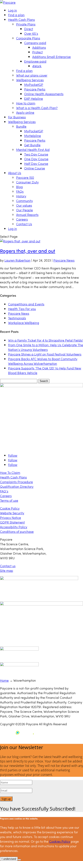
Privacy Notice (10, 517)
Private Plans (25, 24)
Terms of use (9, 500)
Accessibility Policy (13, 527)
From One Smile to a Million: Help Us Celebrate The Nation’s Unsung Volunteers (45, 347)
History (21, 196)
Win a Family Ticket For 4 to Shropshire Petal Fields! (45, 340)
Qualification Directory (16, 486)
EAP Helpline (33, 98)
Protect (37, 52)
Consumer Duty (27, 182)
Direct (28, 28)
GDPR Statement (12, 522)
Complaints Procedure (16, 481)
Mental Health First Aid (33, 149)
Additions (39, 47)
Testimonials (17, 318)
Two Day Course (36, 154)
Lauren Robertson (17, 260)
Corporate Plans (28, 38)
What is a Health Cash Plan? (37, 107)
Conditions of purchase (17, 531)
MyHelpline (32, 135)
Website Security (12, 513)
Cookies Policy (59, 841)
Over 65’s (31, 33)
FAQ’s (4, 491)
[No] (19, 859)
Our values (24, 205)
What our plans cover (31, 75)
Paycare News (64, 260)
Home (4, 680)
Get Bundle (32, 145)
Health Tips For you (22, 308)
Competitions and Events (26, 304)
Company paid (35, 42)
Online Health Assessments (43, 93)
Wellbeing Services (30, 80)
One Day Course (36, 159)
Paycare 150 (25, 177)
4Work (37, 66)
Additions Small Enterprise (51, 56)
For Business (17, 117)
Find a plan (16, 15)
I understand (9, 858)
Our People (24, 210)
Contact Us (24, 224)
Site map (6, 570)
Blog (19, 186)
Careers (22, 219)
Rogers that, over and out (27, 250)
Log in (12, 10)
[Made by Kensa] (18, 732)
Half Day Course (36, 163)
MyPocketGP (33, 84)
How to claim (25, 103)
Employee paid (35, 61)
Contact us (8, 565)
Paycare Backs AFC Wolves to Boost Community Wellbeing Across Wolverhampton (42, 361)
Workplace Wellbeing (23, 322)
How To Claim (10, 472)
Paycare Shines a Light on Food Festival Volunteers (44, 354)
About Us (14, 172)
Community (24, 200)
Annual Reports (27, 214)
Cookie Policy (10, 508)
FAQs (20, 191)
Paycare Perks (34, 89)
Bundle (21, 126)
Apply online (25, 112)
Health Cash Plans (21, 19)
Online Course (34, 168)
